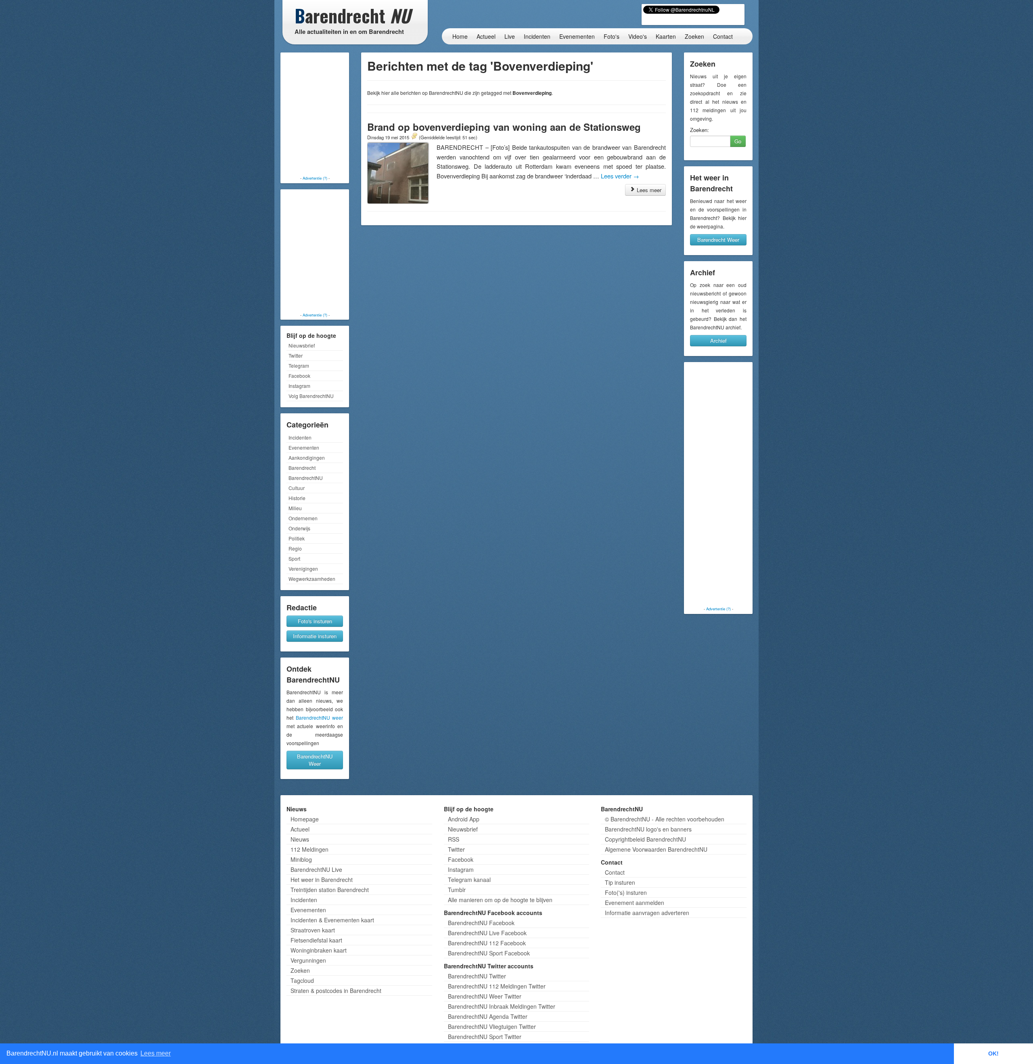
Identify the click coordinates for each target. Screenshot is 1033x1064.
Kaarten (666, 36)
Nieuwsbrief (302, 345)
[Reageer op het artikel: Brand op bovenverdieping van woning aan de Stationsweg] (414, 137)
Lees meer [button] (155, 1053)
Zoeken (694, 36)
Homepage (305, 819)
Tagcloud (302, 980)
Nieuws (300, 839)
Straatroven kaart (313, 930)
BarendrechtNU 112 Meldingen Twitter (497, 986)
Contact (723, 36)
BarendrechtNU (306, 477)
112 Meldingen (309, 849)
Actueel (486, 36)
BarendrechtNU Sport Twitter (484, 1037)
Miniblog (301, 859)
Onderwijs (299, 528)
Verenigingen (303, 568)
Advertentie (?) (315, 178)
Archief (718, 340)
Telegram (299, 365)
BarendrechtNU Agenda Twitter (487, 1016)
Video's (637, 36)
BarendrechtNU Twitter (477, 976)
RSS (453, 839)
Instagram (299, 385)
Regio (295, 548)
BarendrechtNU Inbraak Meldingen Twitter (501, 1006)
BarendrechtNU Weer (314, 759)
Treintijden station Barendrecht (330, 890)
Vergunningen (308, 960)
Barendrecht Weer (718, 239)
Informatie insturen (315, 636)
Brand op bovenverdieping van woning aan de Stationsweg (504, 127)
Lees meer (648, 190)
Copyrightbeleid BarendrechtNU (645, 839)
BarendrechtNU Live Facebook (487, 933)
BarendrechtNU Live (316, 869)
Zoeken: (699, 130)
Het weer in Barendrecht (322, 879)
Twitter (296, 355)
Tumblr (457, 890)
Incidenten (537, 36)
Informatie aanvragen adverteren (647, 913)
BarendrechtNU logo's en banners (648, 829)
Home (460, 36)
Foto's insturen (315, 621)
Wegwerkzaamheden (312, 578)
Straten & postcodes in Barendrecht (336, 991)
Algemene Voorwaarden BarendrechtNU (656, 849)
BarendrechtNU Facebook (481, 923)
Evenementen (577, 36)
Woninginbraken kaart (319, 950)
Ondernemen (303, 518)
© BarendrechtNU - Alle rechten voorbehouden (664, 819)
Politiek (297, 538)
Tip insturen (620, 882)
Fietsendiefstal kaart (316, 940)
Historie (297, 497)
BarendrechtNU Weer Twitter (484, 996)
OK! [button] (993, 1053)
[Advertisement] (314, 115)
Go (737, 141)
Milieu (295, 508)
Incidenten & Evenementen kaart (332, 920)
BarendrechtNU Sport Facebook (489, 953)
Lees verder (620, 176)
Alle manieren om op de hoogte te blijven (500, 900)
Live (509, 36)
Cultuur (297, 487)
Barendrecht (302, 467)
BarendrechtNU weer (319, 717)
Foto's (611, 36)
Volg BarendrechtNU (311, 395)
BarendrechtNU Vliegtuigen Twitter (492, 1026)
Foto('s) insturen (626, 892)
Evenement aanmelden (634, 903)
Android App (463, 819)
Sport (294, 558)
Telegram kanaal (469, 879)
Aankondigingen (307, 457)
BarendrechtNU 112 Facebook (487, 943)
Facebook (299, 375)
